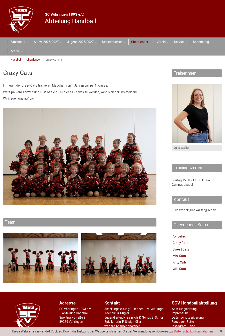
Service (181, 42)
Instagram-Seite (183, 326)
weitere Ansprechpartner (122, 326)
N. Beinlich (130, 317)
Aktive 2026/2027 (48, 42)
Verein (163, 42)
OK (221, 331)
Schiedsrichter (114, 42)
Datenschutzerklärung (188, 317)
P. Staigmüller (131, 321)
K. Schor (144, 317)
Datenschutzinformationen (193, 331)
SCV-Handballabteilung (194, 303)
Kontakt (112, 303)
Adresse (67, 303)
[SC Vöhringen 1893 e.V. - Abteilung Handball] (21, 19)
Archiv (17, 51)
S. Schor (157, 317)
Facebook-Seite (183, 321)
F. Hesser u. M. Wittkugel (147, 309)
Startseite (20, 42)
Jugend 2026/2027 (82, 42)
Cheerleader (141, 42)
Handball (16, 59)
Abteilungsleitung (184, 309)
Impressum (180, 313)
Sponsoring (203, 42)
